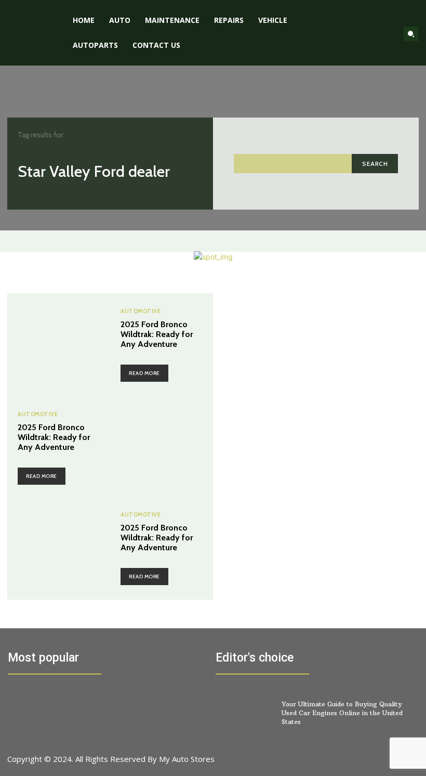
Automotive (141, 311)
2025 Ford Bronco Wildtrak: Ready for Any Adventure (157, 334)
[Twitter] (378, 764)
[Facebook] (332, 764)
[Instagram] (355, 764)
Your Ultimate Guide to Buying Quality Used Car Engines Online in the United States (342, 713)
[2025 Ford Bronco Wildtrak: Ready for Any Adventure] (58, 344)
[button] (411, 34)
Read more (144, 373)
